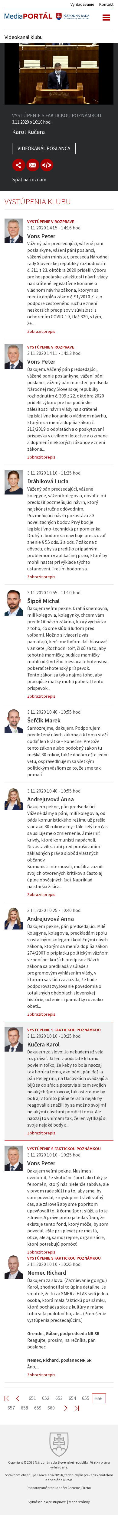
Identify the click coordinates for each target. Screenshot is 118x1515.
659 (37, 1408)
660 (51, 1408)
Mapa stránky (79, 1502)
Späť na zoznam (29, 179)
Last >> (73, 1408)
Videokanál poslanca (44, 148)
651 (32, 1398)
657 (11, 1408)
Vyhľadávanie (82, 4)
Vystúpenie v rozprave (50, 221)
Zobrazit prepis (41, 331)
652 (45, 1398)
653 (59, 1398)
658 (24, 1408)
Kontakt (106, 4)
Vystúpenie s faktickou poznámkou (64, 1030)
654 (72, 1398)
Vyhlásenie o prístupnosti (47, 1502)
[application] (59, 74)
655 (85, 1398)
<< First (10, 1398)
